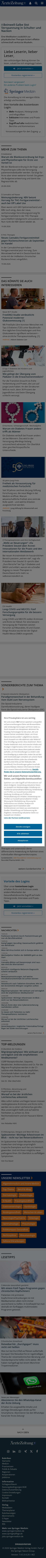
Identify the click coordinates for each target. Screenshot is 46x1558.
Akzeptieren (23, 840)
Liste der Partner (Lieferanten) (17, 818)
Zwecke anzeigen (23, 827)
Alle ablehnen (23, 833)
